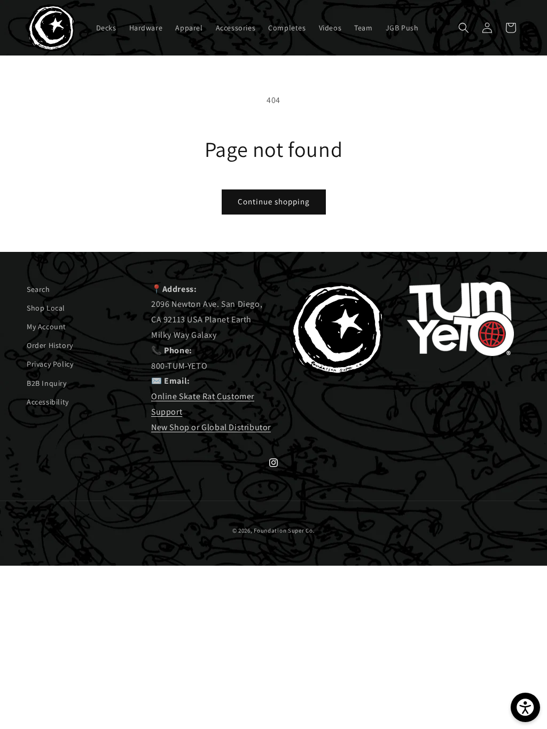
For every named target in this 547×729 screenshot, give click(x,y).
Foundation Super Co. (284, 530)
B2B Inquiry (47, 383)
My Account (46, 326)
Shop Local (46, 308)
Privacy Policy (50, 364)
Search (38, 289)
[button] (463, 27)
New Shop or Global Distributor (211, 427)
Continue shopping (274, 201)
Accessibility (48, 402)
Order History (50, 345)
